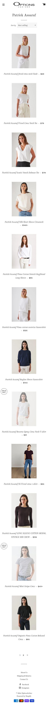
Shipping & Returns (24, 676)
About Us (24, 672)
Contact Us (24, 679)
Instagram (25, 688)
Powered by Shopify (24, 696)
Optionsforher (27, 693)
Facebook (25, 684)
